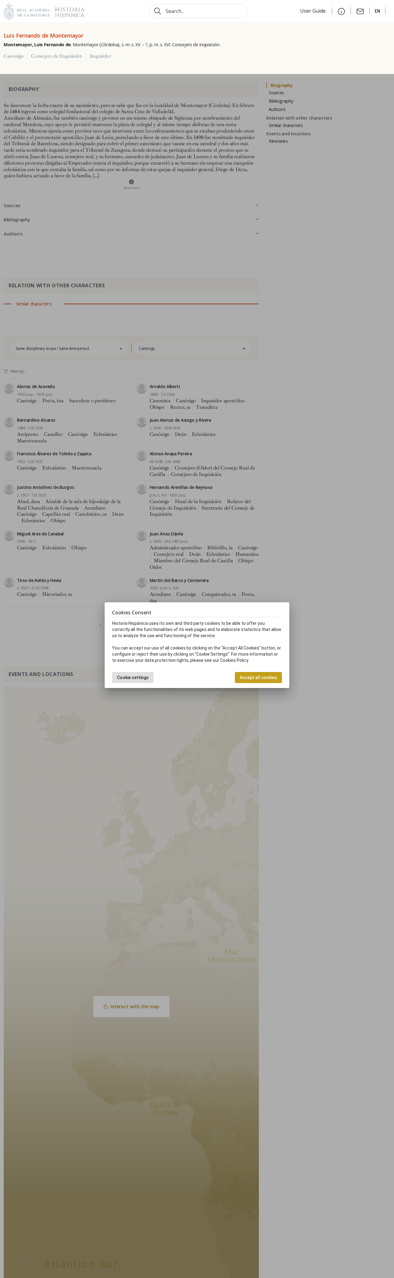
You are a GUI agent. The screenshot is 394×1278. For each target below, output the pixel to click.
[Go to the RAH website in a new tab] (27, 10)
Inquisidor (100, 56)
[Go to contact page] (360, 10)
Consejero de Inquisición (56, 56)
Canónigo (13, 56)
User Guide (313, 10)
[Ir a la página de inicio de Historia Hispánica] (67, 10)
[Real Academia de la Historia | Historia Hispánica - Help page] (341, 10)
